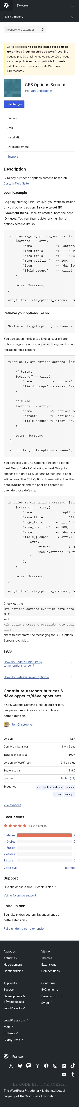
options (70, 787)
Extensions (48, 964)
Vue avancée (12, 805)
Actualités (10, 958)
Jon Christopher (41, 91)
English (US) (68, 778)
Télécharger (14, 104)
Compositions (50, 971)
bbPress (11, 1033)
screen (58, 794)
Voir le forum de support (20, 895)
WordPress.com (16, 1020)
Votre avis (10, 868)
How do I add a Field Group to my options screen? (23, 663)
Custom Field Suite (16, 183)
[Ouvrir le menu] (73, 5)
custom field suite (53, 787)
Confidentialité (13, 971)
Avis (10, 128)
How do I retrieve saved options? (26, 677)
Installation (15, 137)
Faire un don (51, 996)
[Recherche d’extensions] (42, 29)
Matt (9, 1027)
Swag (47, 1003)
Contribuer (48, 983)
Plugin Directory (13, 16)
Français (18, 1056)
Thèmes (46, 958)
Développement (18, 147)
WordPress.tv (15, 1008)
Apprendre (10, 983)
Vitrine (45, 951)
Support (12, 156)
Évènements (49, 989)
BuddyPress (14, 1040)
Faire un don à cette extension (24, 928)
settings (69, 794)
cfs (38, 787)
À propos (10, 951)
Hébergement (13, 964)
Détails (12, 118)
